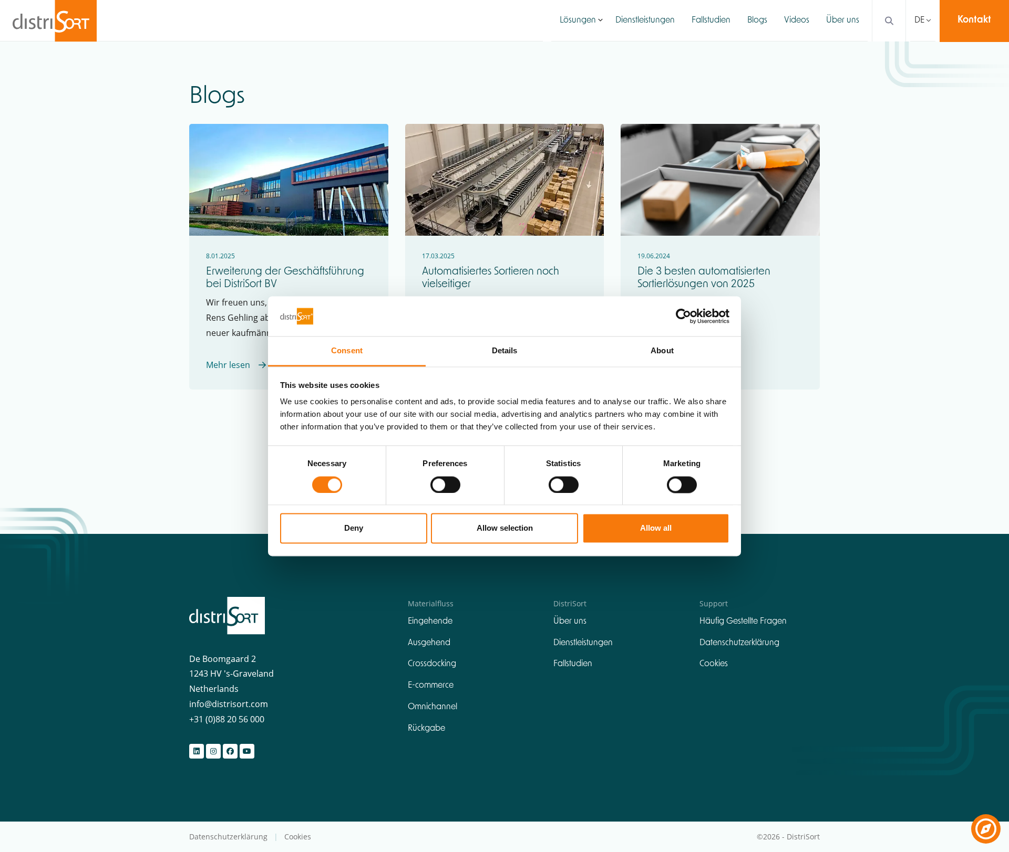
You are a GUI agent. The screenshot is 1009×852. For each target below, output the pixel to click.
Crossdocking (432, 664)
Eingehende (430, 621)
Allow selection (505, 528)
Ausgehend (429, 643)
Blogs (757, 20)
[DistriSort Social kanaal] (196, 751)
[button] (600, 20)
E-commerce (431, 685)
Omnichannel (432, 707)
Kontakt (974, 20)
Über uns (842, 20)
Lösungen (578, 20)
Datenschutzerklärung (739, 643)
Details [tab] (505, 350)
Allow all (656, 528)
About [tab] (662, 350)
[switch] (445, 484)
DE (919, 20)
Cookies (713, 664)
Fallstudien (711, 20)
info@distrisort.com (228, 703)
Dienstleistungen (645, 20)
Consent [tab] (347, 350)
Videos (796, 20)
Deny (353, 528)
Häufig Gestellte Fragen (743, 621)
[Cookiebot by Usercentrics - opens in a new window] (683, 316)
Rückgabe (426, 728)
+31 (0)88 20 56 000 (226, 718)
